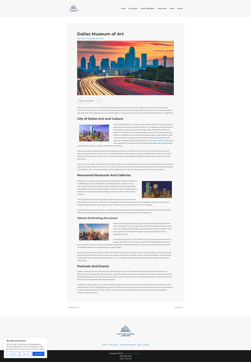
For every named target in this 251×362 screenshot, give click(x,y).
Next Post (179, 307)
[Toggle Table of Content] (97, 101)
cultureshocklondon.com (133, 353)
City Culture (133, 8)
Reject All (26, 354)
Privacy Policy (113, 345)
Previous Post (73, 307)
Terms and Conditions (128, 345)
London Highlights (147, 8)
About (172, 8)
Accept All (38, 354)
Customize (12, 354)
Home (123, 8)
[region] (25, 347)
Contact (180, 8)
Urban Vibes (161, 8)
